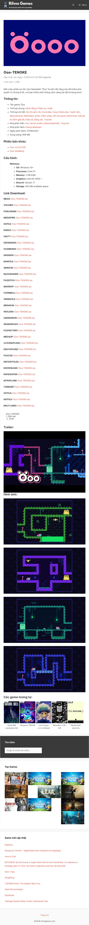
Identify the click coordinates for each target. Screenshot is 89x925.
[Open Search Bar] (73, 5)
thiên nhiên (46, 116)
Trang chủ (44, 915)
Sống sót (38, 119)
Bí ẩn (37, 116)
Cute (55, 112)
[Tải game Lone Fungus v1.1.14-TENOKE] (43, 712)
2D (27, 112)
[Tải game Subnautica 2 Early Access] (72, 817)
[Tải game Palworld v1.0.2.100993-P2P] (39, 804)
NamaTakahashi (51, 123)
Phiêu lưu (42, 108)
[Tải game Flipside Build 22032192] (75, 712)
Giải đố (81, 116)
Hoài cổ (29, 119)
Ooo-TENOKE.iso (19, 199)
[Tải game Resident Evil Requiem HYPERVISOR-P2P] (16, 804)
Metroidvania (16, 116)
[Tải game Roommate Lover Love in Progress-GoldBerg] (16, 778)
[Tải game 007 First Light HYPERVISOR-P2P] (72, 791)
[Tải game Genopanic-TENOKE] (27, 712)
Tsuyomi (65, 123)
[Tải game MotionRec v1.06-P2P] (59, 712)
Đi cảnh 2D (35, 112)
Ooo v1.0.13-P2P (18, 147)
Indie (50, 108)
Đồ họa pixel (59, 116)
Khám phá (63, 112)
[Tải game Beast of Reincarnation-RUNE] (16, 791)
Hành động (30, 108)
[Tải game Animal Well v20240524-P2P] (11, 712)
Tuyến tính (75, 112)
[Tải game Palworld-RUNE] (72, 778)
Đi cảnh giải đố (17, 119)
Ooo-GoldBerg (17, 151)
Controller (46, 112)
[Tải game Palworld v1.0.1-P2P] (39, 778)
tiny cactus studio (34, 123)
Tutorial (47, 119)
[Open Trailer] (44, 462)
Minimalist (29, 116)
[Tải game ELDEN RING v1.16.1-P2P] (72, 804)
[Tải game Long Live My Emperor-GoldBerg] (49, 791)
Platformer (71, 116)
